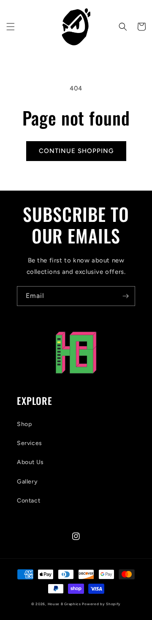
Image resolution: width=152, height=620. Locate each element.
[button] (10, 26)
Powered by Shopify (101, 604)
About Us (30, 462)
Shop (24, 424)
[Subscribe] (125, 296)
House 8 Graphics (64, 604)
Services (29, 443)
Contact (28, 500)
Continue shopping (76, 151)
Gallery (27, 481)
